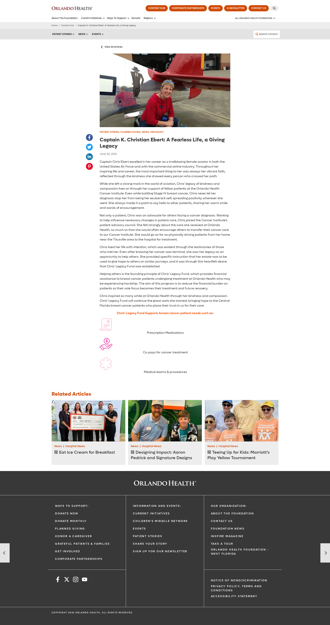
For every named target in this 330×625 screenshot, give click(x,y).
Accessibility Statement (234, 596)
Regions (148, 18)
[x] (66, 580)
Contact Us (222, 521)
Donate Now (66, 513)
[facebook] (57, 580)
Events (96, 34)
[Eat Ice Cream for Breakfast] (88, 420)
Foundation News (228, 528)
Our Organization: (229, 506)
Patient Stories (62, 34)
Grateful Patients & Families (82, 544)
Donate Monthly (71, 521)
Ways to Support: (72, 506)
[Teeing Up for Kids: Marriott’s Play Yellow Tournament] (241, 421)
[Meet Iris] (5, 553)
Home (54, 25)
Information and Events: (157, 506)
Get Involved (67, 551)
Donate (135, 18)
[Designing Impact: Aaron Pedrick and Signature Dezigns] (165, 420)
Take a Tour (222, 544)
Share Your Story (150, 544)
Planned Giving (130, 132)
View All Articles (113, 47)
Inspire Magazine (227, 536)
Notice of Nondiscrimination (239, 580)
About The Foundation (65, 18)
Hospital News (75, 446)
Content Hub (67, 25)
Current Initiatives (91, 18)
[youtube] (84, 580)
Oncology (157, 132)
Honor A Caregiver (73, 536)
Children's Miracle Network (160, 521)
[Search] (274, 8)
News (81, 34)
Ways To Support (116, 18)
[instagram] (75, 580)
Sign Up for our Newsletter (160, 551)
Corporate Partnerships (79, 559)
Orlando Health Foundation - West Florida (240, 551)
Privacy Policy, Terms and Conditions (236, 588)
